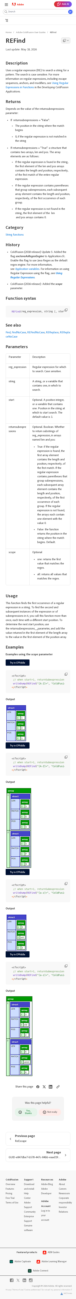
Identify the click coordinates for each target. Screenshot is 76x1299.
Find (8, 332)
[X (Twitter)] (18, 1280)
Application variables (27, 269)
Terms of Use (18, 1290)
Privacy (8, 1290)
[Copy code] (66, 310)
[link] (18, 4)
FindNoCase (19, 332)
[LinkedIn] (24, 1280)
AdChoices (68, 1293)
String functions (15, 234)
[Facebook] (11, 1280)
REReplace (52, 332)
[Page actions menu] (65, 40)
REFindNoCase (36, 332)
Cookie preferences (32, 1290)
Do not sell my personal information (56, 1290)
